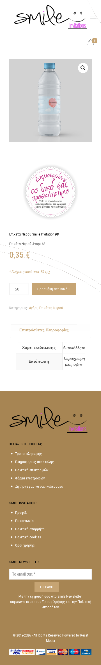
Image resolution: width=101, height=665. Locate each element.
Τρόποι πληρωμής (28, 454)
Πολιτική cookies (28, 537)
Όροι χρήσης (25, 545)
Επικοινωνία (24, 521)
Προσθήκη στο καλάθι (54, 289)
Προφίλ (21, 512)
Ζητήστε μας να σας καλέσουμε (39, 486)
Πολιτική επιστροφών (32, 470)
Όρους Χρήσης (54, 602)
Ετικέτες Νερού (51, 308)
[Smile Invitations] (50, 17)
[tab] (50, 330)
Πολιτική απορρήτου (31, 529)
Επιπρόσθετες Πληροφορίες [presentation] (44, 330)
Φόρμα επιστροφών (30, 478)
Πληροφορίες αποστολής (34, 462)
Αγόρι (33, 308)
